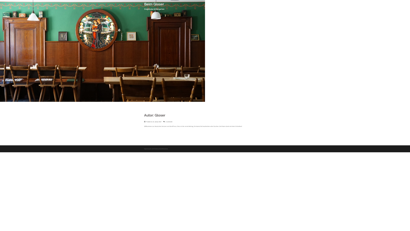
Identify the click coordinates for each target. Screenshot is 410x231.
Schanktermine (210, 6)
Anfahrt (261, 6)
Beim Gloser (154, 4)
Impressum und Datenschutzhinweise (156, 149)
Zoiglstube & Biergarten (227, 6)
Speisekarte (243, 6)
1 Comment (168, 122)
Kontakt (253, 6)
